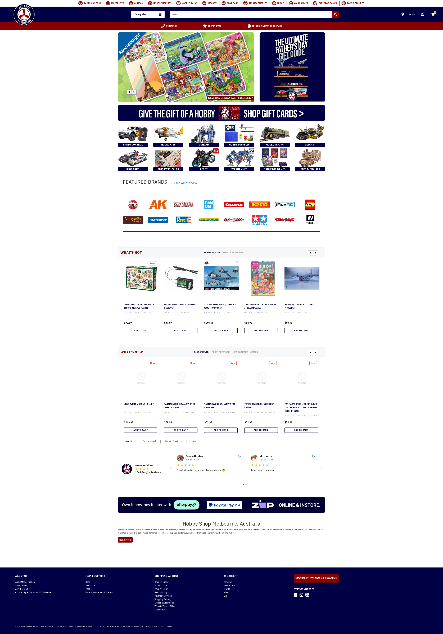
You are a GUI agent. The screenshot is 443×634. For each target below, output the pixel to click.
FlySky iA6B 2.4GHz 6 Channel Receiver (180, 306)
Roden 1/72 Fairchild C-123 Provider (299, 306)
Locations (410, 14)
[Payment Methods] (221, 505)
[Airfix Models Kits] (133, 205)
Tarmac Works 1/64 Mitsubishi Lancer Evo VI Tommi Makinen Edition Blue (301, 407)
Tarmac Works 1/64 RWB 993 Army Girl (219, 406)
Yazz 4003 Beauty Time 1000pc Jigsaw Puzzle (260, 306)
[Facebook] (295, 595)
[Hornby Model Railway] (259, 205)
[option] (169, 26)
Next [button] (134, 92)
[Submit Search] (335, 14)
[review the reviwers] (239, 456)
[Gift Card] (221, 113)
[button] (147, 14)
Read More (125, 539)
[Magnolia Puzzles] (133, 220)
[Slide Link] (186, 67)
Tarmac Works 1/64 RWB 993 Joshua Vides (179, 406)
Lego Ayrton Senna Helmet (139, 404)
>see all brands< (186, 183)
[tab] (212, 252)
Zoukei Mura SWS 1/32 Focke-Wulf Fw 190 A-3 (220, 306)
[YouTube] (307, 595)
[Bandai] (209, 205)
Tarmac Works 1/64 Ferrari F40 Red (259, 406)
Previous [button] (129, 92)
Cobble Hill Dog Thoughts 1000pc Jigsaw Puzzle (139, 306)
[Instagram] (301, 595)
